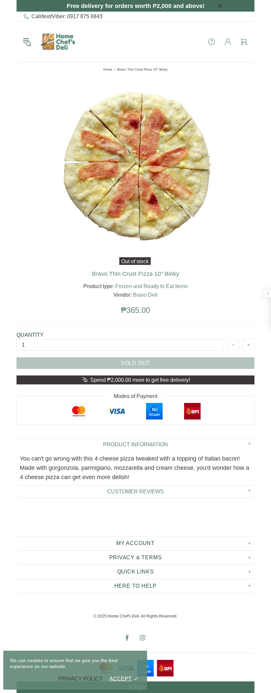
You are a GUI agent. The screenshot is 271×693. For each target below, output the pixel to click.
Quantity (30, 335)
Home (107, 69)
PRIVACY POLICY (80, 678)
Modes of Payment (135, 396)
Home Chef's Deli (58, 42)
